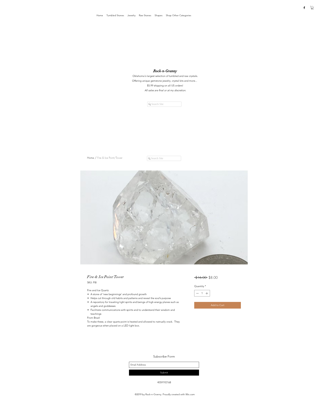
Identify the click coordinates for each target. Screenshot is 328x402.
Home (90, 158)
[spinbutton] (202, 293)
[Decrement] (197, 293)
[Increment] (207, 293)
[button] (131, 15)
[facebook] (304, 7)
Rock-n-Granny (165, 71)
